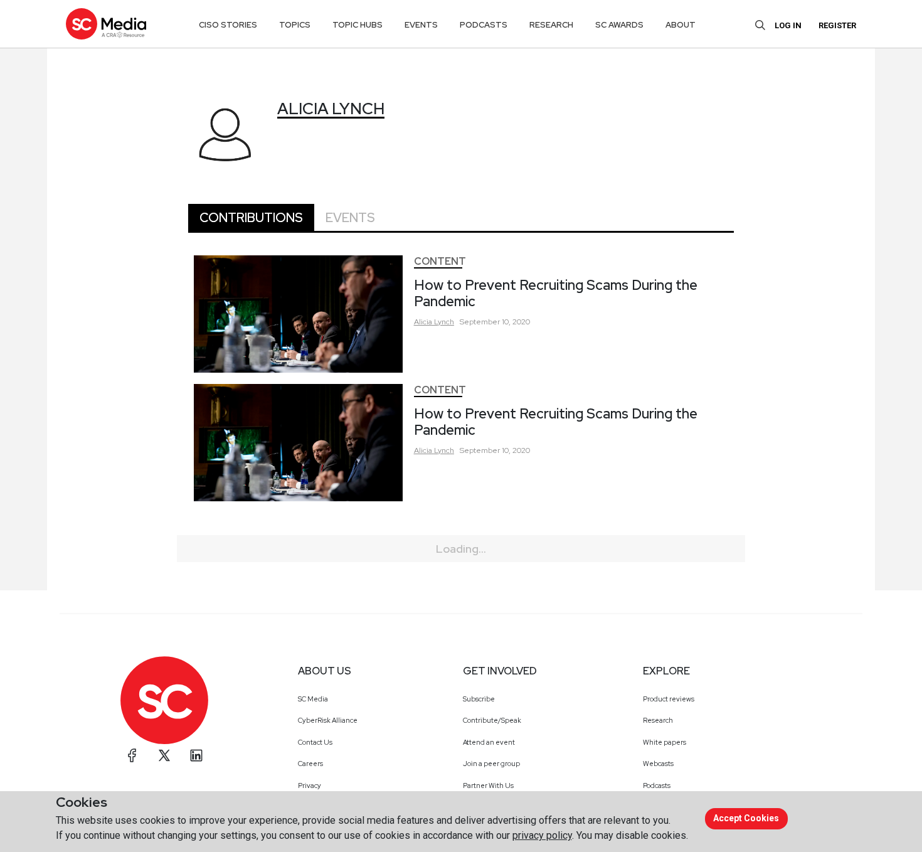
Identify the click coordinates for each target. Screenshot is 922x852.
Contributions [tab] (251, 218)
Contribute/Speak (492, 720)
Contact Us (315, 742)
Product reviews (668, 699)
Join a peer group (491, 763)
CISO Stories (228, 24)
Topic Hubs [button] (357, 24)
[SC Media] (106, 23)
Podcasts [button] (483, 24)
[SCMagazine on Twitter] (164, 755)
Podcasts (656, 785)
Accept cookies (746, 818)
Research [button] (551, 24)
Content (440, 261)
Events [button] (421, 24)
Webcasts (658, 763)
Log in (788, 25)
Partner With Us (488, 785)
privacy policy (542, 835)
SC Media (313, 699)
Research (658, 720)
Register (837, 25)
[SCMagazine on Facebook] (132, 755)
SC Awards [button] (619, 24)
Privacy (309, 785)
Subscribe (479, 699)
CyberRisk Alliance (328, 720)
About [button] (680, 24)
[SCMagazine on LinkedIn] (196, 755)
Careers (310, 763)
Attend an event (489, 742)
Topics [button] (294, 24)
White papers (664, 742)
